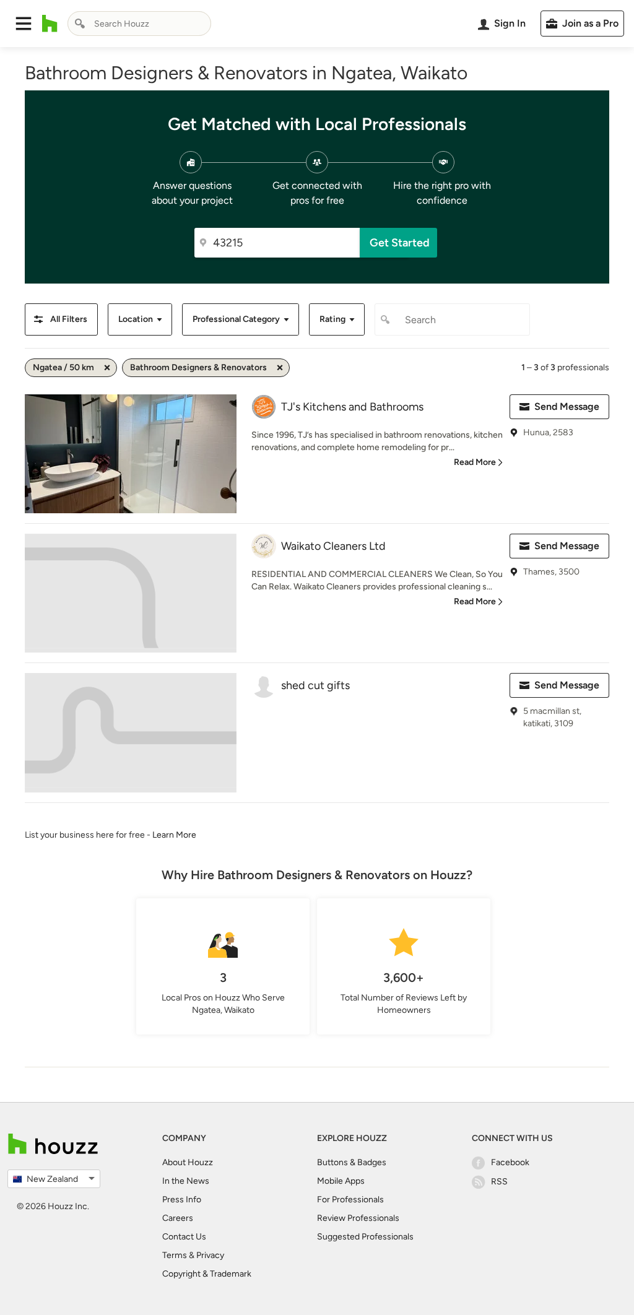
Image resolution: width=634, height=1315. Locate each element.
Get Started (400, 243)
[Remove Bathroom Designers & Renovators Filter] (279, 367)
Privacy (210, 1255)
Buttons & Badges (351, 1162)
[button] (23, 23)
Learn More (174, 835)
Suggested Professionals (365, 1236)
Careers (177, 1218)
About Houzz (187, 1162)
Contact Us (184, 1236)
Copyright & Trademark (206, 1274)
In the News (185, 1181)
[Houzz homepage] (50, 23)
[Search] (79, 23)
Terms (174, 1255)
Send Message (566, 406)
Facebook (510, 1162)
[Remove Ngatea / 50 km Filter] (107, 367)
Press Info (181, 1199)
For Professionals (350, 1199)
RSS (499, 1181)
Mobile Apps (341, 1181)
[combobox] (139, 23)
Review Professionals (358, 1218)
